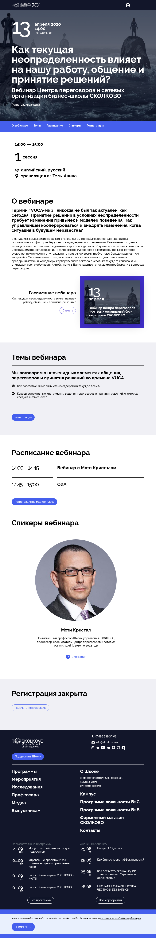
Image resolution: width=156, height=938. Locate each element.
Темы (37, 125)
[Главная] (26, 5)
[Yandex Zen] (113, 748)
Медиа (19, 802)
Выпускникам (26, 810)
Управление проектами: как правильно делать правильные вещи (49, 863)
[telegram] (97, 748)
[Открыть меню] (139, 5)
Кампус (88, 793)
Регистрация (95, 125)
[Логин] (130, 5)
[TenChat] (123, 748)
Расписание (54, 125)
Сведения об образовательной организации (101, 778)
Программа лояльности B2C (109, 801)
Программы (24, 771)
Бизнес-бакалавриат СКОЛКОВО (50, 887)
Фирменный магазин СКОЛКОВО (102, 820)
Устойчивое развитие (90, 786)
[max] (93, 748)
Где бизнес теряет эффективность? (120, 859)
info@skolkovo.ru (107, 742)
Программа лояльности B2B (109, 809)
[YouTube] (103, 748)
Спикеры (75, 125)
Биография (79, 657)
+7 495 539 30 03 (105, 736)
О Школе (89, 771)
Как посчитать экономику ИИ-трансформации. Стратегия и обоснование (117, 874)
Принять (23, 927)
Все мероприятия (110, 900)
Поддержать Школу (28, 756)
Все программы (40, 900)
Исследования (27, 786)
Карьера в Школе (88, 782)
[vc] (118, 748)
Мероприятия (26, 779)
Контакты (90, 830)
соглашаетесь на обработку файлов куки (120, 918)
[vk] (108, 748)
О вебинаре (20, 125)
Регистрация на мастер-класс (34, 501)
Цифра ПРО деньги (110, 848)
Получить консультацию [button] (30, 707)
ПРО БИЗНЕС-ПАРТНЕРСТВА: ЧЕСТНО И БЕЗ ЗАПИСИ (117, 888)
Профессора (25, 794)
